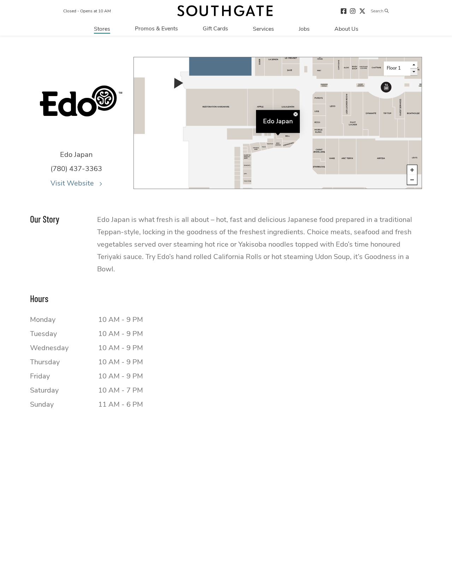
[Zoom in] (412, 170)
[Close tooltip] (295, 114)
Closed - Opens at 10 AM (87, 11)
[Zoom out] (412, 180)
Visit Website (73, 183)
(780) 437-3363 (76, 168)
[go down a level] (413, 72)
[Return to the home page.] (225, 10)
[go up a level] (413, 65)
